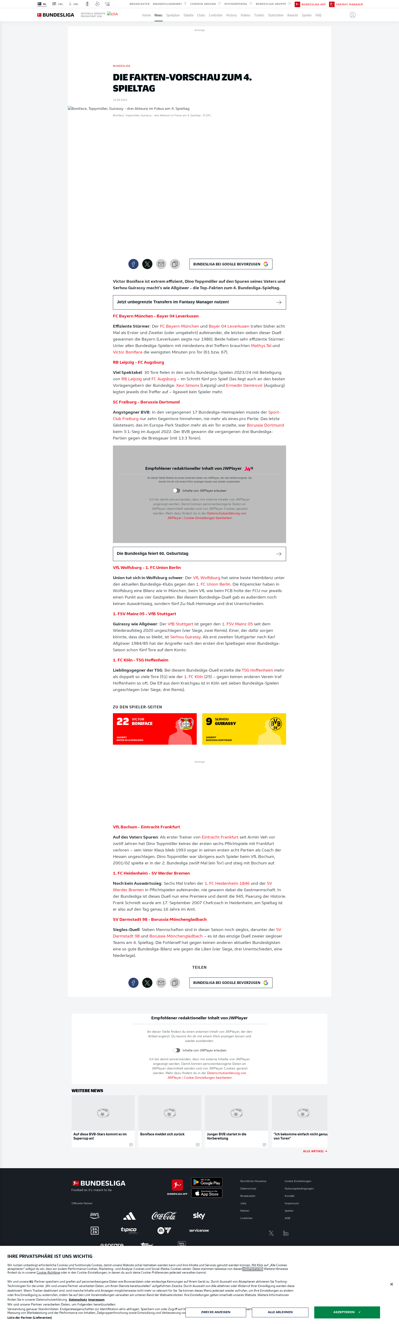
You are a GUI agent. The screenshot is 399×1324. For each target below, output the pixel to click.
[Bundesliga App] (297, 4)
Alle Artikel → (315, 1151)
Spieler (307, 14)
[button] (351, 14)
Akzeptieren (343, 1312)
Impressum (292, 1203)
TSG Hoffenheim (257, 671)
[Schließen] (392, 1284)
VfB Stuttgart (180, 624)
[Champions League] (97, 4)
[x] (271, 1233)
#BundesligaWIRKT (168, 4)
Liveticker (216, 14)
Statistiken (276, 14)
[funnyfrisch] (182, 1245)
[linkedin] (285, 1233)
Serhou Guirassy (185, 637)
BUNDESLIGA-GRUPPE (271, 4)
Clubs (201, 14)
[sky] (199, 1216)
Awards (292, 14)
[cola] (164, 1216)
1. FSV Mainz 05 (237, 624)
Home (146, 14)
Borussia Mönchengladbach (176, 936)
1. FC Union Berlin (213, 585)
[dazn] (94, 1231)
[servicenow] (199, 1230)
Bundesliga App (314, 4)
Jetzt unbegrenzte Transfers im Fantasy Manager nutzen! (173, 302)
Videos (246, 14)
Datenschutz (248, 1188)
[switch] (176, 490)
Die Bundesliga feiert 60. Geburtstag (152, 553)
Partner (244, 1211)
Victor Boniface (127, 352)
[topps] (147, 1245)
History (231, 14)
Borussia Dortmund (265, 426)
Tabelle (188, 14)
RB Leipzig (131, 379)
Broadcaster (140, 4)
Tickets (259, 14)
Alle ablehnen (280, 1312)
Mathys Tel (261, 346)
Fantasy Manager (349, 4)
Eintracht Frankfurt (220, 838)
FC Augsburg (163, 379)
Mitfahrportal (236, 4)
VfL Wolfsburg (206, 578)
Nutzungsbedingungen (299, 1188)
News (158, 14)
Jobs (243, 1203)
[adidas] (129, 1216)
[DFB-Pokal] (87, 4)
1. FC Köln (193, 677)
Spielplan (173, 14)
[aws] (94, 1215)
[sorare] (112, 1245)
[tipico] (129, 1231)
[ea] (164, 1230)
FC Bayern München (179, 327)
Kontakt (289, 1196)
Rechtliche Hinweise (253, 1181)
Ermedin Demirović (244, 386)
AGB (287, 1218)
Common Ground (203, 4)
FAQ (318, 14)
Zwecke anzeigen (215, 1312)
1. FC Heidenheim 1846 (227, 884)
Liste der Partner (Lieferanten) (29, 1317)
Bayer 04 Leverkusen (229, 327)
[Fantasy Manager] (332, 4)
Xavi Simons (187, 386)
